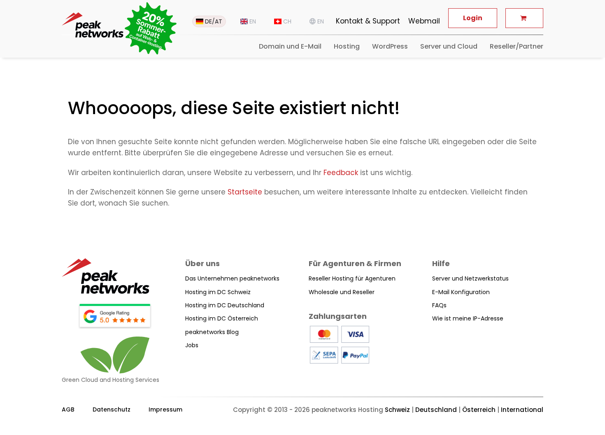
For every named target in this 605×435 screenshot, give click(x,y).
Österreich (479, 409)
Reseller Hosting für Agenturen (352, 278)
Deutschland (436, 409)
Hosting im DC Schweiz (218, 292)
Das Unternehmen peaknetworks (232, 278)
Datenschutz (111, 409)
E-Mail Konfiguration (461, 292)
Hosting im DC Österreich (221, 318)
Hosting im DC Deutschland (224, 305)
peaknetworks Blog (212, 332)
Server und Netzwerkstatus (470, 278)
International (522, 409)
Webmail (424, 21)
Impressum (165, 409)
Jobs (191, 345)
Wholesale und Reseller (342, 292)
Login (472, 18)
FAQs (439, 305)
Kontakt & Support (368, 21)
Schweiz (397, 409)
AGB (68, 409)
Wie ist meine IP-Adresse (467, 318)
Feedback (340, 173)
